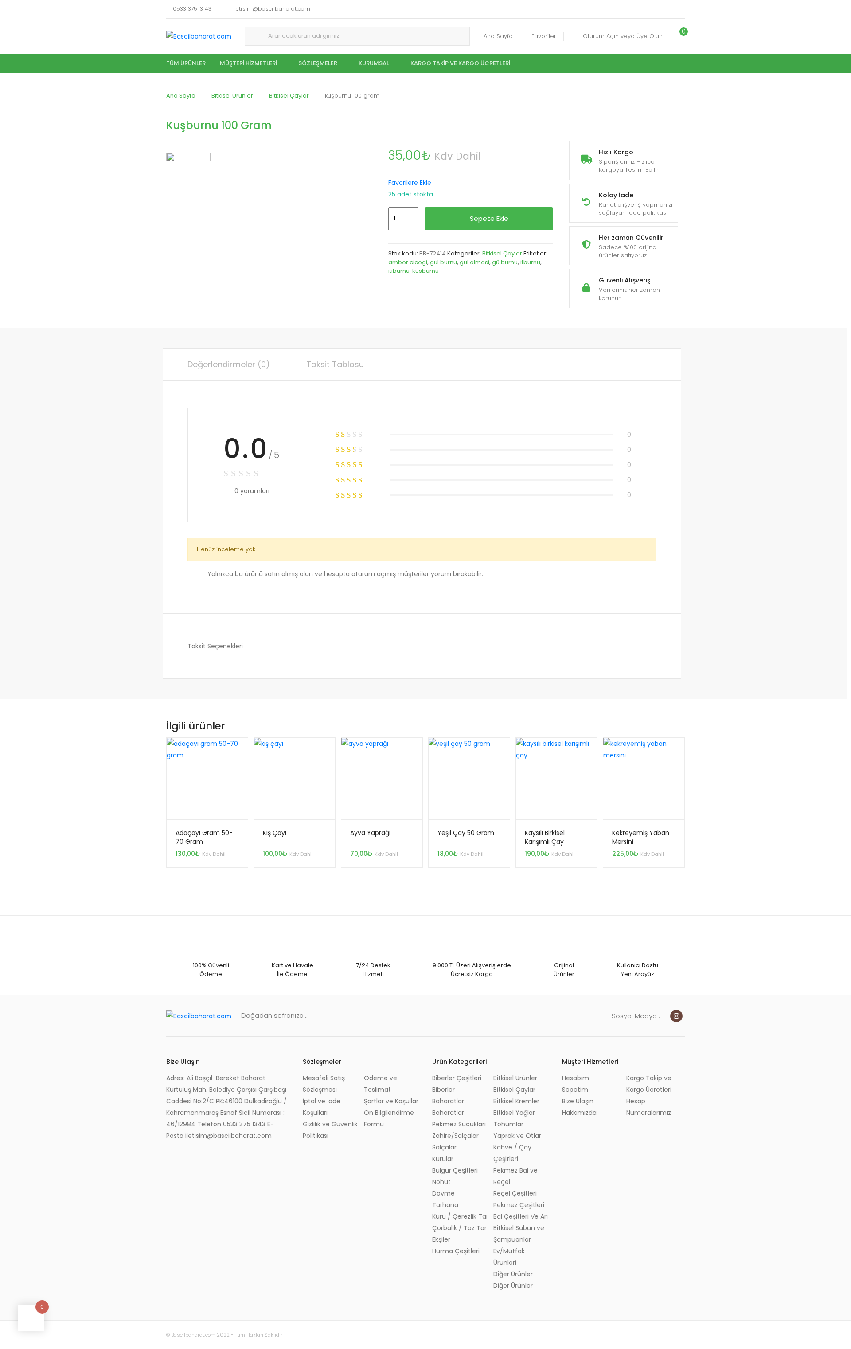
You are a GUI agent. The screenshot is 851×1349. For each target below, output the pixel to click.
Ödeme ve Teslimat (380, 1084)
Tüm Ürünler (186, 63)
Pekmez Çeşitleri (518, 1204)
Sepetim (575, 1089)
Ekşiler (441, 1239)
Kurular (442, 1158)
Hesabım (575, 1078)
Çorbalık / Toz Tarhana (459, 1228)
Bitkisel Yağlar (514, 1112)
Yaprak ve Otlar (517, 1135)
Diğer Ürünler (513, 1274)
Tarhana (445, 1204)
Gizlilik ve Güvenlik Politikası (330, 1130)
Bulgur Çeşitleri (455, 1170)
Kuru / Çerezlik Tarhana (459, 1216)
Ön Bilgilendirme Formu (389, 1118)
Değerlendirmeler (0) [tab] (228, 364)
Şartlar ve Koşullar (391, 1101)
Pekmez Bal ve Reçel (515, 1176)
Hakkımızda (579, 1112)
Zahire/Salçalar (455, 1135)
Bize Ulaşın (577, 1101)
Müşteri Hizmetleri (248, 63)
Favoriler (543, 36)
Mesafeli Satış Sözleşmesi (324, 1084)
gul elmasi (474, 262)
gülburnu (505, 262)
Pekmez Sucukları (459, 1124)
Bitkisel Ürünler (232, 95)
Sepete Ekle (489, 218)
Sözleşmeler (317, 63)
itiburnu (399, 271)
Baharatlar (448, 1101)
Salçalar (444, 1147)
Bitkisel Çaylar (289, 95)
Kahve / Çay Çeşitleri (512, 1153)
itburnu (530, 262)
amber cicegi (407, 262)
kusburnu (425, 271)
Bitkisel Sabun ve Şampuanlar (518, 1234)
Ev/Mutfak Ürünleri (509, 1257)
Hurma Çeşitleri (456, 1251)
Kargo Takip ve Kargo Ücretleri (460, 63)
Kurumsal (374, 63)
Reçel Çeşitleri (515, 1193)
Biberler (443, 1089)
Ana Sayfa (498, 36)
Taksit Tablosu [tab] (335, 364)
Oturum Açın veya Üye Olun (623, 36)
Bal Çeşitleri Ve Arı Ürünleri (520, 1216)
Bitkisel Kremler (516, 1101)
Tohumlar (508, 1124)
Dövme (443, 1193)
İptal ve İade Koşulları (321, 1107)
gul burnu (443, 262)
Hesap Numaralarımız (648, 1107)
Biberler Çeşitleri (456, 1078)
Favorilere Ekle (409, 182)
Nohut (441, 1181)
